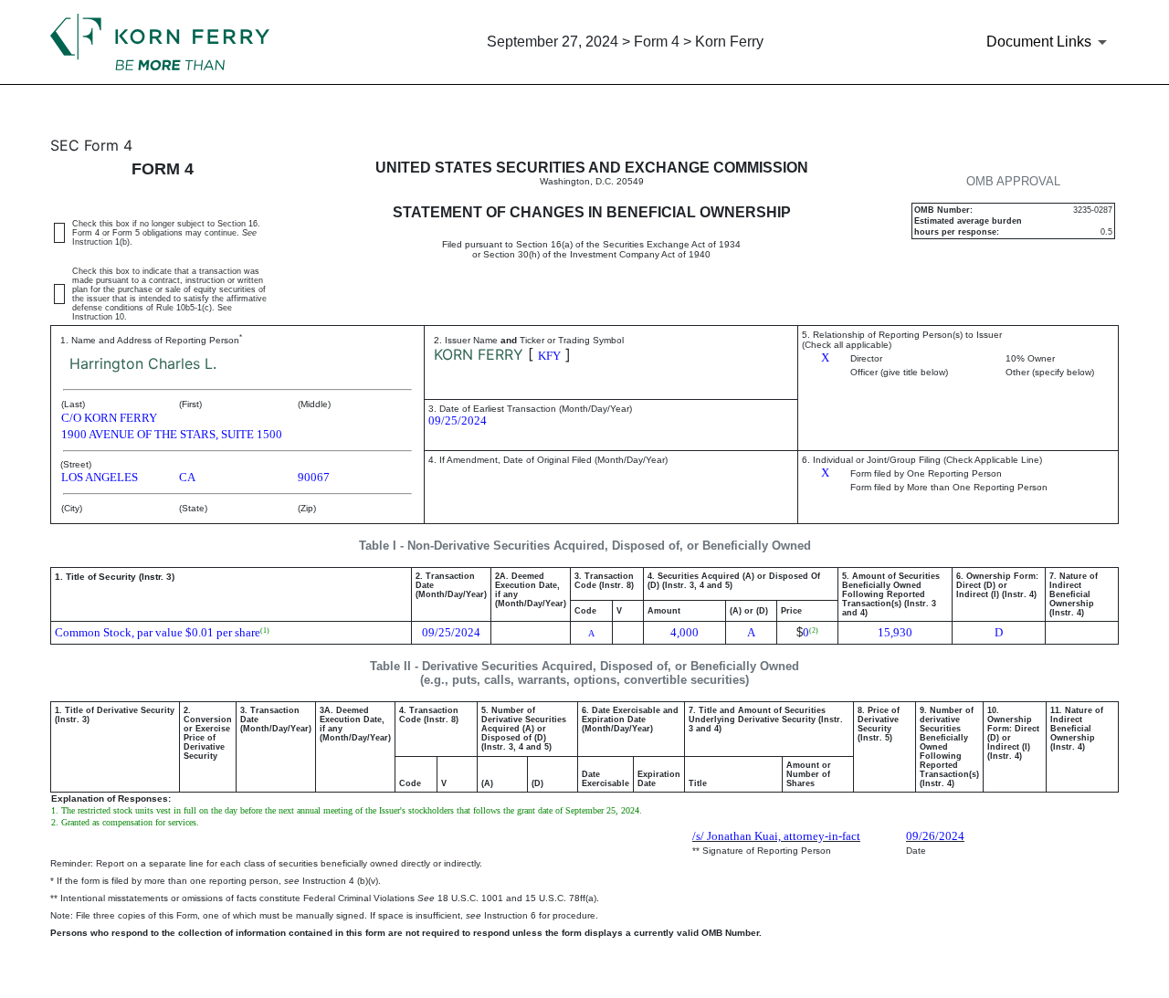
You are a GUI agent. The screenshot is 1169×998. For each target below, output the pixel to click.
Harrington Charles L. (142, 363)
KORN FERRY (478, 354)
